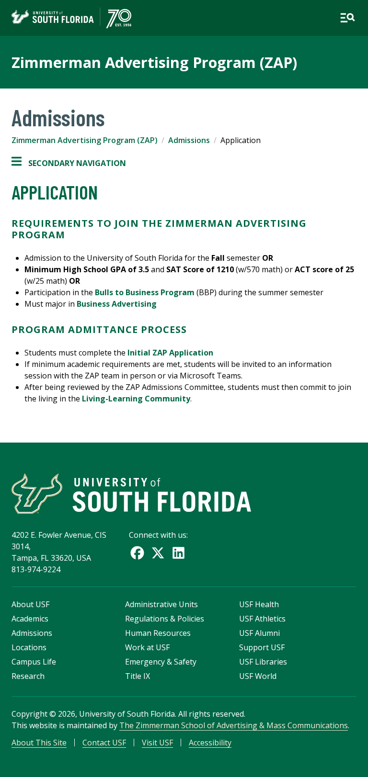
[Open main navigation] (347, 18)
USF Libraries (263, 661)
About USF (30, 604)
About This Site (39, 742)
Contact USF (104, 742)
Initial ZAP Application (170, 352)
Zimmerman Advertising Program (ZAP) (154, 62)
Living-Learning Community (136, 398)
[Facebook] (137, 552)
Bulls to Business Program (145, 292)
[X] (158, 552)
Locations (29, 647)
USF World (257, 676)
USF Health (259, 604)
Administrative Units (161, 604)
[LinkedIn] (178, 552)
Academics (30, 618)
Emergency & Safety (160, 661)
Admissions (189, 140)
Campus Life (34, 661)
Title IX (137, 676)
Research (28, 676)
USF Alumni (259, 633)
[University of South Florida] (131, 493)
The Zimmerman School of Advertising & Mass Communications (233, 725)
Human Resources (158, 633)
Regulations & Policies (164, 618)
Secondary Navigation (69, 163)
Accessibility (210, 742)
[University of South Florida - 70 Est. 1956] (71, 18)
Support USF (262, 647)
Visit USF (157, 742)
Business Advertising (117, 304)
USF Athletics (262, 618)
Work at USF (147, 647)
